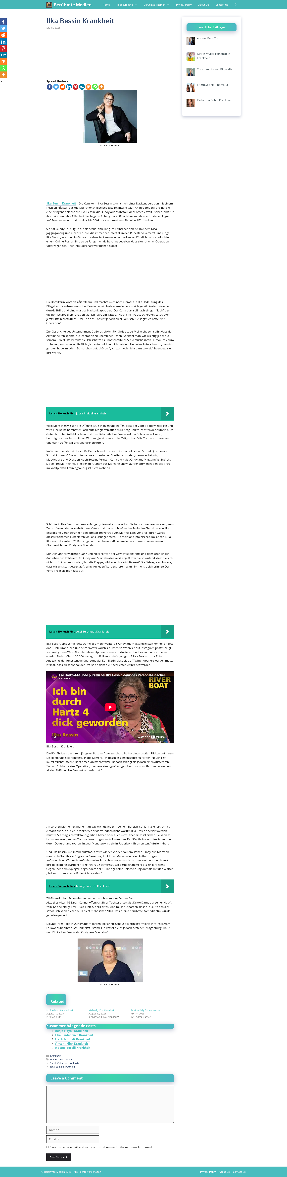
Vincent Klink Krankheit (71, 1043)
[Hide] (1, 81)
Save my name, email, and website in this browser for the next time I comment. (101, 1147)
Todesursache (124, 4)
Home (106, 4)
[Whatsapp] (95, 87)
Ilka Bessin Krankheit (61, 203)
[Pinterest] (75, 87)
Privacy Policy (184, 4)
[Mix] (88, 87)
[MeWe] (82, 87)
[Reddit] (62, 87)
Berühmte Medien (73, 4)
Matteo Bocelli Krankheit (73, 1048)
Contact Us (222, 4)
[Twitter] (56, 87)
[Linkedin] (69, 87)
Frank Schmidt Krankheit (72, 1039)
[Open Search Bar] (236, 4)
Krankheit (55, 1055)
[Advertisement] (110, 55)
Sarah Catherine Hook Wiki (64, 1063)
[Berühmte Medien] (49, 4)
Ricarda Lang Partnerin (63, 1066)
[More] (101, 87)
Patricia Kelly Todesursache (145, 1010)
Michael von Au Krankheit (60, 1010)
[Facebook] (49, 87)
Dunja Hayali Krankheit (71, 1031)
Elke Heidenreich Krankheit (74, 1035)
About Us (203, 4)
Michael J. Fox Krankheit (101, 1010)
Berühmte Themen (154, 4)
